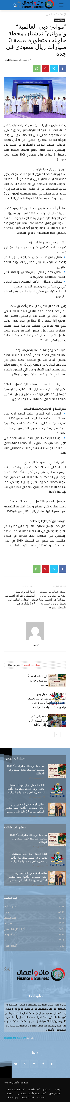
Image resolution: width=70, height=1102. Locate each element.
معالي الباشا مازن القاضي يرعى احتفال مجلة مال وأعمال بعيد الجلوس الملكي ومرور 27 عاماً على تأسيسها (25, 808)
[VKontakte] (15, 1064)
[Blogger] (52, 1064)
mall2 (7, 60)
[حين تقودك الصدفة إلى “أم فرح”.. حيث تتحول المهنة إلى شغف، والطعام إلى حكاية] (57, 720)
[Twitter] (54, 68)
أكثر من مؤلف (14, 665)
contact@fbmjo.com (15, 1037)
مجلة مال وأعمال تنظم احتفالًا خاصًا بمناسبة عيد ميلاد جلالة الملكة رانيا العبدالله (47, 680)
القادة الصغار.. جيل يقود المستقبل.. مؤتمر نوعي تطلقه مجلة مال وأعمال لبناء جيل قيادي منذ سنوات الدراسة (25, 789)
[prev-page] (62, 734)
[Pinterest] (45, 68)
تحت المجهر (51, 14)
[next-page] (56, 734)
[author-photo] (35, 639)
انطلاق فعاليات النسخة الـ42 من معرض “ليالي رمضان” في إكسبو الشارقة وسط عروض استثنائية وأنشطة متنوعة (50, 599)
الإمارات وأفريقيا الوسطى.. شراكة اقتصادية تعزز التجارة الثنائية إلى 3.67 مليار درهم (20, 597)
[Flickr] (34, 1064)
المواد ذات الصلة (32, 665)
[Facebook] (62, 68)
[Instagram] (25, 1064)
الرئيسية (63, 14)
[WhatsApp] (37, 68)
